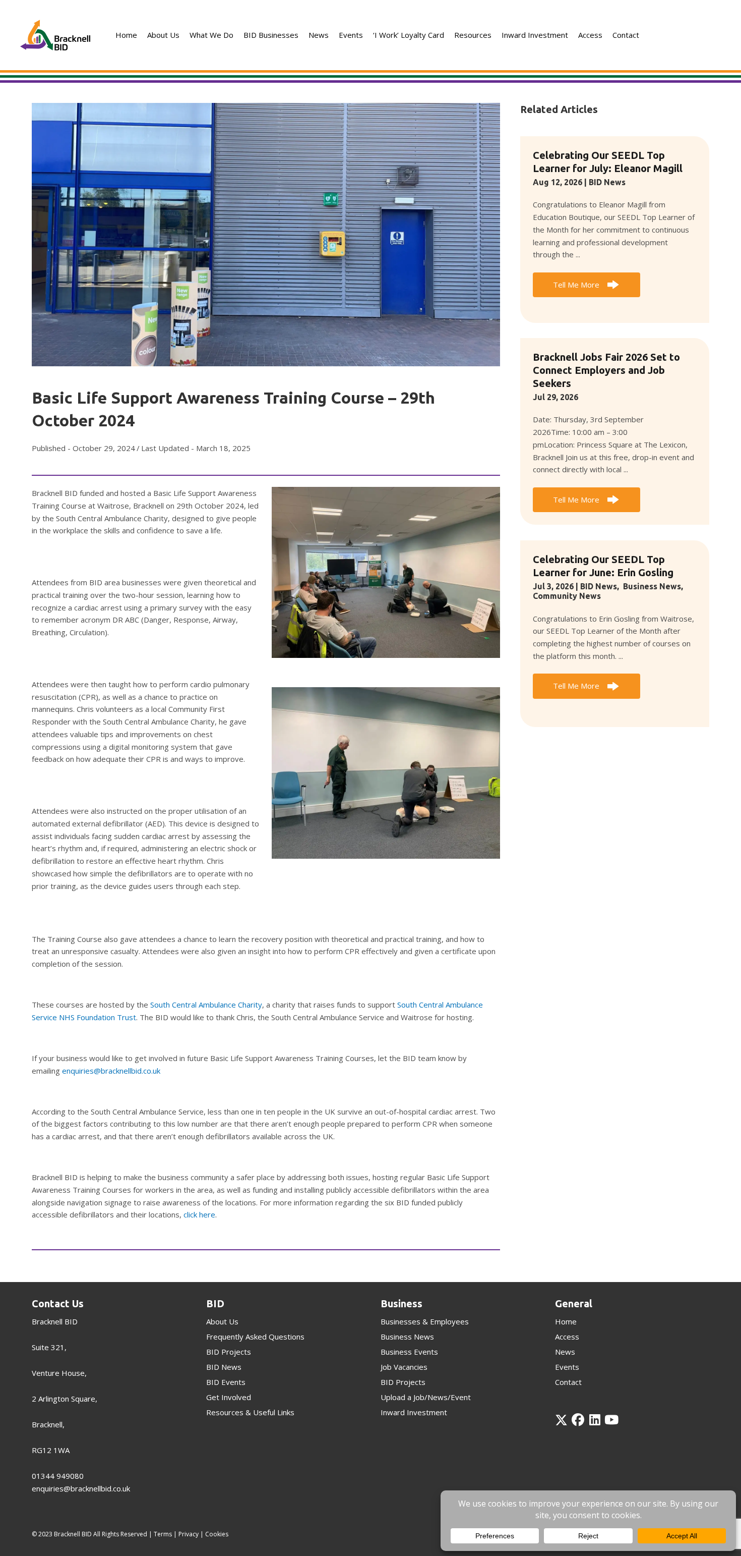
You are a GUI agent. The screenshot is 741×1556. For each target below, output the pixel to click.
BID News (607, 182)
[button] (586, 285)
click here (199, 1214)
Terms (163, 1534)
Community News (567, 595)
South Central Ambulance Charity (206, 1004)
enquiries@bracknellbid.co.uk (111, 1071)
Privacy (188, 1534)
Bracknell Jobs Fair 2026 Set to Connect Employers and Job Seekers (606, 370)
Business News (652, 586)
